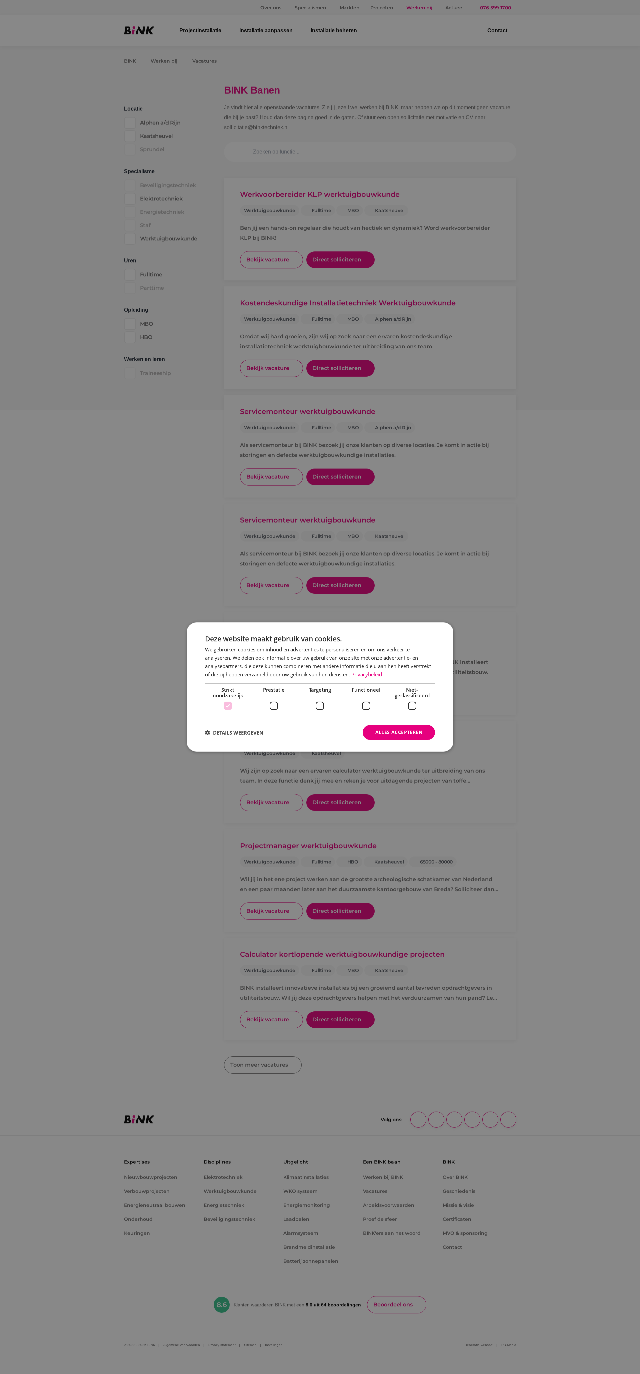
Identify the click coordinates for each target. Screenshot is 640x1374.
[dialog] (320, 687)
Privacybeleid (366, 674)
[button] (234, 732)
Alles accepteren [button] (398, 732)
